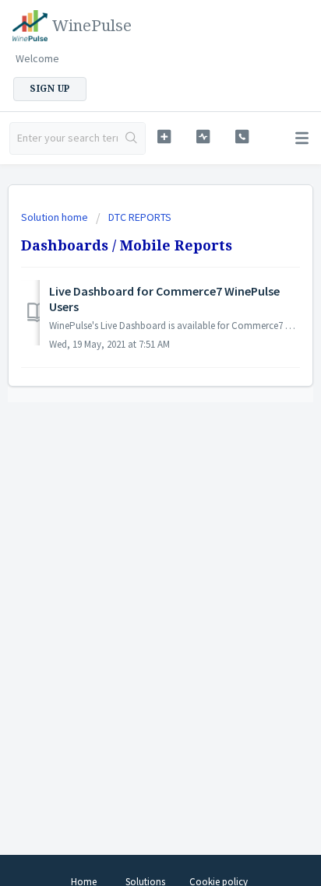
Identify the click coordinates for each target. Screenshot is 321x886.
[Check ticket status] (203, 136)
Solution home (55, 217)
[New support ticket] (164, 136)
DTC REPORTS (139, 217)
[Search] (131, 138)
